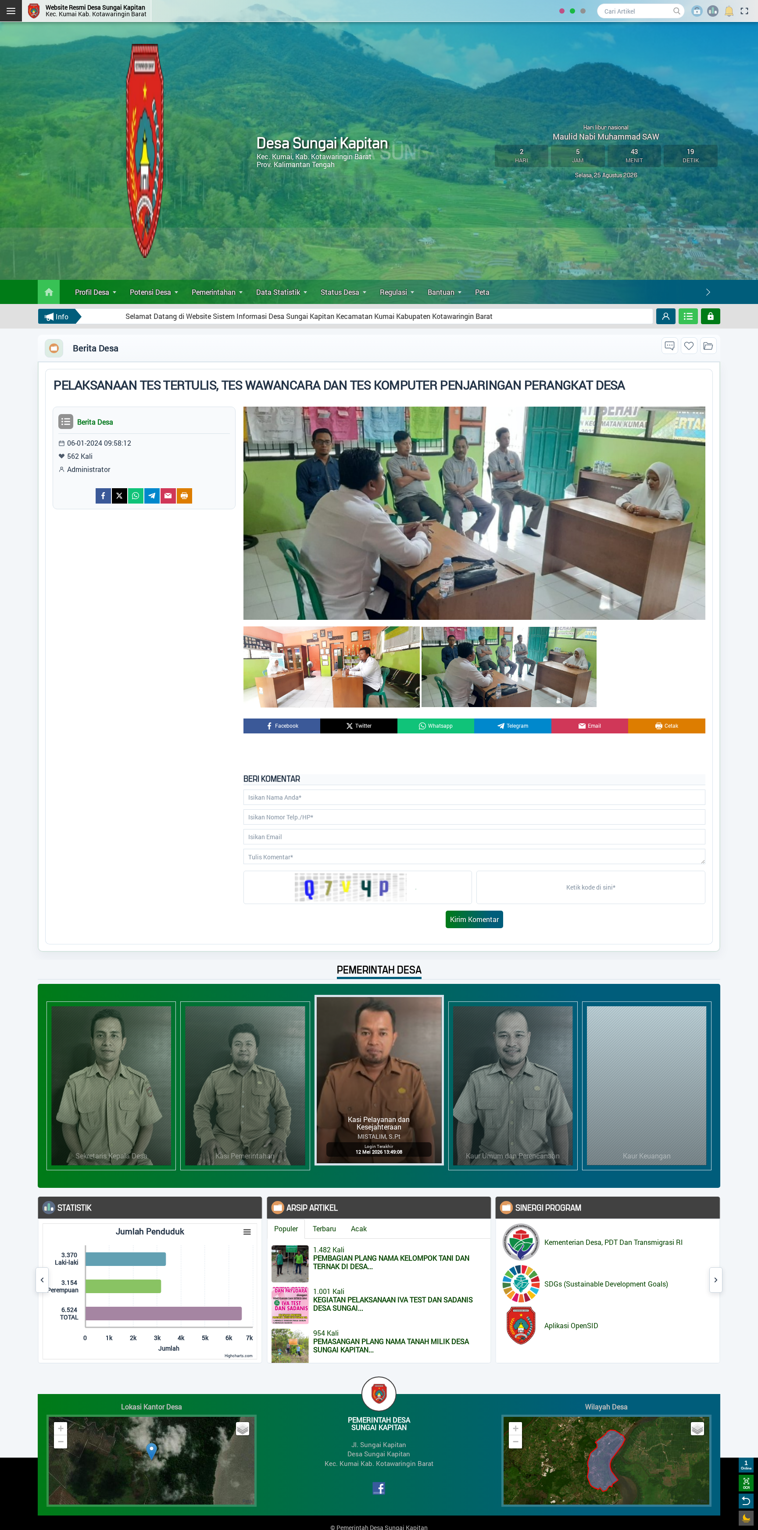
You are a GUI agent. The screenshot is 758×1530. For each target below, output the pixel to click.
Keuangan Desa (666, 1253)
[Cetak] (184, 496)
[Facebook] (103, 496)
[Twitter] (119, 496)
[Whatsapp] (135, 496)
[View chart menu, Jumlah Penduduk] (151, 1232)
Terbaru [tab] (228, 1228)
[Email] (168, 496)
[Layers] (242, 1428)
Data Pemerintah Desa (677, 1240)
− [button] (61, 1441)
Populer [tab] (190, 1228)
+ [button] (61, 1428)
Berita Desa (660, 1227)
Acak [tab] (263, 1228)
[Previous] (42, 1280)
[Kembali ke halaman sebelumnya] (746, 1501)
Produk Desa (662, 1265)
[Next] (708, 292)
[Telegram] (152, 496)
